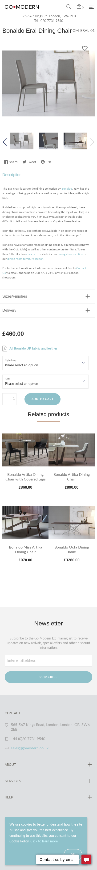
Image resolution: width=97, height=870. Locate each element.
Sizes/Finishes (14, 296)
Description (11, 175)
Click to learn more (44, 841)
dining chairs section (70, 254)
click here (32, 254)
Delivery (9, 310)
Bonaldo (66, 188)
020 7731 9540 (51, 21)
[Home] (22, 11)
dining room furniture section (25, 258)
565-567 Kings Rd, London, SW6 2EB (48, 16)
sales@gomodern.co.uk (29, 748)
